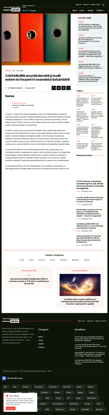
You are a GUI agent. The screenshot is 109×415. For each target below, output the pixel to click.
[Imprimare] (63, 88)
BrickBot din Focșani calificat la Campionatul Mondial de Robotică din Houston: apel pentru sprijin (80, 301)
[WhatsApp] (59, 88)
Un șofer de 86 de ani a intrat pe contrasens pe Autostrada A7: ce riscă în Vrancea (90, 40)
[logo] (15, 9)
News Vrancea (16, 88)
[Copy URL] (68, 88)
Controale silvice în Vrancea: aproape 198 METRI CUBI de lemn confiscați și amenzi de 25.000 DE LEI (90, 78)
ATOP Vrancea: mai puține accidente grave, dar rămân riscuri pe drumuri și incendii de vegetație (90, 27)
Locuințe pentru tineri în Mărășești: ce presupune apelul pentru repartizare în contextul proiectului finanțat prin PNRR (97, 132)
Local (8, 70)
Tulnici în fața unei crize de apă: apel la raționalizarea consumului (82, 146)
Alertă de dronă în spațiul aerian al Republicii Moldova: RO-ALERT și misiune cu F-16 (97, 147)
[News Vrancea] (6, 88)
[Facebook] (54, 88)
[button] (103, 4)
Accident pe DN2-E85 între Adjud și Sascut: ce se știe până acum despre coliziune (90, 66)
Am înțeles (10, 408)
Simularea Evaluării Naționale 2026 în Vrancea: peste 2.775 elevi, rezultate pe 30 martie (29, 281)
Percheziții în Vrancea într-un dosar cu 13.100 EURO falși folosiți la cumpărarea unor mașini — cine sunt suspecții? (90, 53)
